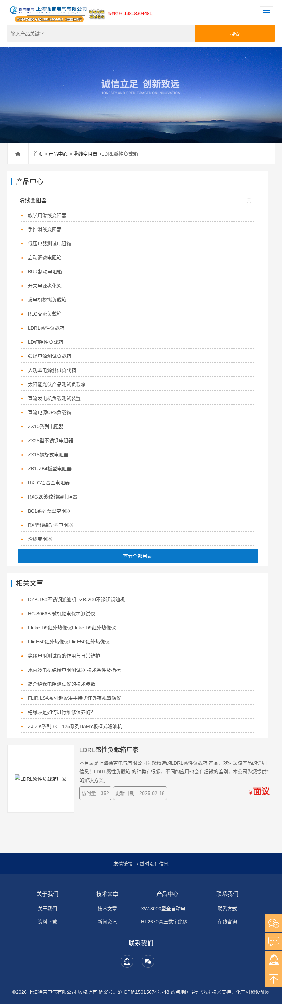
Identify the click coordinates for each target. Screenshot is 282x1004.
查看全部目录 (137, 556)
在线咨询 (227, 921)
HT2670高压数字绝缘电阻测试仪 (167, 921)
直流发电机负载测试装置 (54, 398)
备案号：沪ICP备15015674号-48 (133, 992)
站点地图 (180, 992)
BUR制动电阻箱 (45, 271)
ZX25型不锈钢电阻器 (50, 440)
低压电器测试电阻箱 (49, 243)
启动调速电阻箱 (45, 257)
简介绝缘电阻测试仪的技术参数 (61, 684)
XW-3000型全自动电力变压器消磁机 (167, 908)
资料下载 (47, 921)
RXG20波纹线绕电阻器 (52, 497)
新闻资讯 (107, 921)
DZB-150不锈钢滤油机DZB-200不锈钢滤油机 (76, 599)
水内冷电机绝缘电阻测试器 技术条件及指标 (74, 670)
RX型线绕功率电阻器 (50, 525)
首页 (38, 154)
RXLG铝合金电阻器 (49, 483)
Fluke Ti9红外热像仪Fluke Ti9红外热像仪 (72, 627)
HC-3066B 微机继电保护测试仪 (61, 613)
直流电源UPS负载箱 (49, 412)
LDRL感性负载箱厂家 (109, 749)
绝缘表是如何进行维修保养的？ (61, 712)
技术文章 (107, 894)
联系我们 (227, 894)
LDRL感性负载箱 (46, 328)
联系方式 (227, 908)
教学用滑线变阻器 (47, 215)
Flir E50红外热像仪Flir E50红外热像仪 (69, 641)
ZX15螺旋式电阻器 (48, 454)
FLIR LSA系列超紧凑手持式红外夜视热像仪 (74, 698)
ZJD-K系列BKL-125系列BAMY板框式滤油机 (75, 726)
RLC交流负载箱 (45, 314)
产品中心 (58, 154)
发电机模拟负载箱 (47, 300)
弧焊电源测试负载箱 (49, 356)
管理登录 (200, 992)
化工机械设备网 (253, 992)
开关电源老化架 (45, 285)
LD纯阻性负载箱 (45, 342)
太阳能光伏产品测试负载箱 (57, 384)
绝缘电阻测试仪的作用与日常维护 (64, 656)
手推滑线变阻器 (45, 229)
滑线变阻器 (85, 154)
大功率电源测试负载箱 (52, 370)
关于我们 (47, 894)
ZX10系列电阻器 (46, 426)
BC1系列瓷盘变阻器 (49, 511)
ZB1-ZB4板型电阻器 (50, 468)
